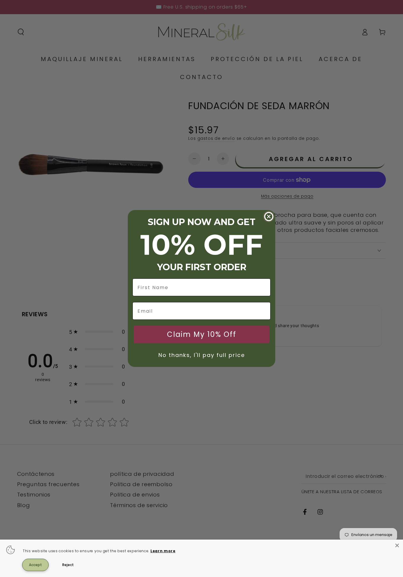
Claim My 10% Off (201, 334)
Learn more (163, 550)
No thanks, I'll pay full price (201, 355)
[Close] (397, 545)
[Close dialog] (268, 216)
